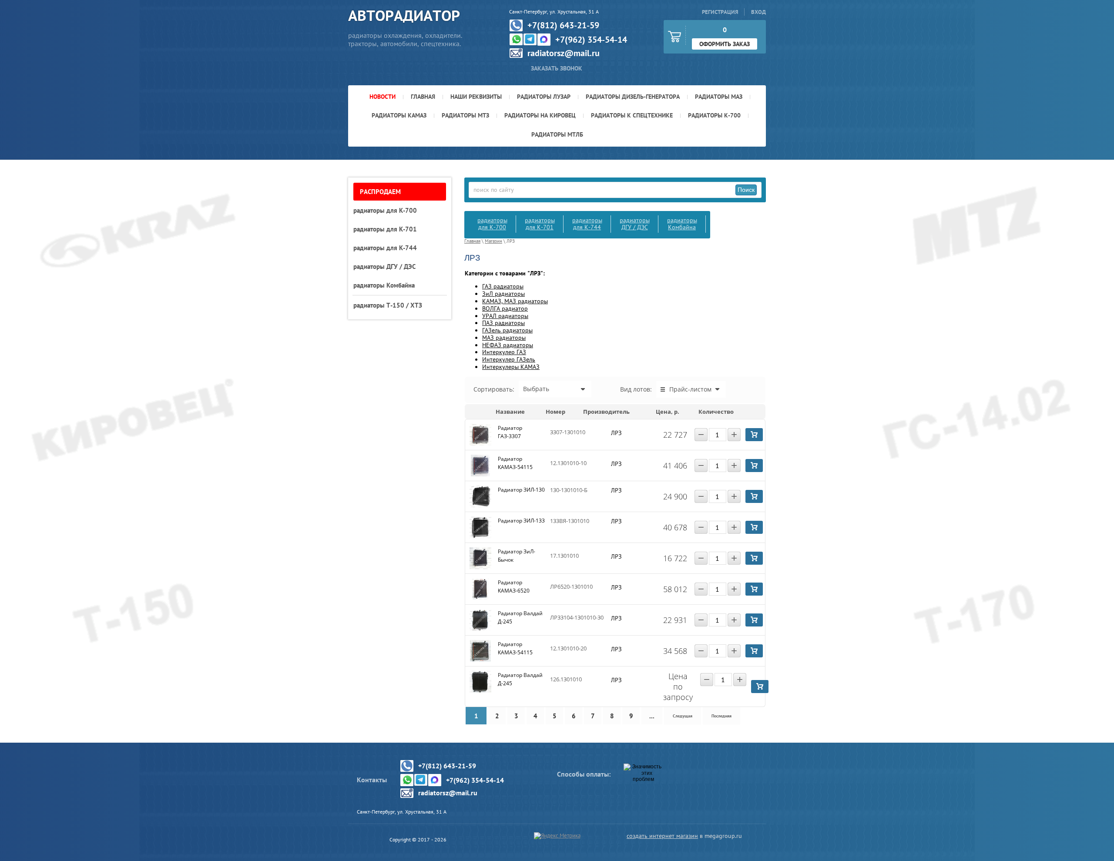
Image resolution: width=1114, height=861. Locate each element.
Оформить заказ (724, 44)
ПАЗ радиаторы (503, 323)
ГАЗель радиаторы (507, 330)
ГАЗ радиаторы (502, 286)
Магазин (493, 241)
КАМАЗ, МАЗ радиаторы (515, 301)
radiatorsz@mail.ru (563, 53)
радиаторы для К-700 (492, 223)
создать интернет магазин (662, 836)
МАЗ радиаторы (504, 338)
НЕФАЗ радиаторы (507, 345)
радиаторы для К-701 (540, 223)
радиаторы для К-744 (587, 223)
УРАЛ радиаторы (505, 316)
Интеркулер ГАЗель (508, 359)
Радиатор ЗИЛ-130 (521, 489)
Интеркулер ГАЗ (504, 352)
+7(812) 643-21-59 (563, 25)
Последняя (721, 716)
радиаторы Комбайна (682, 223)
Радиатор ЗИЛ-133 (521, 520)
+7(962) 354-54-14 (591, 39)
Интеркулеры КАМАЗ (511, 367)
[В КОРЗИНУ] (754, 434)
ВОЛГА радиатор (505, 308)
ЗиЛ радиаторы (503, 294)
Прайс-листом (690, 389)
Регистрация (720, 12)
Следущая (682, 716)
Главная (472, 241)
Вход (758, 12)
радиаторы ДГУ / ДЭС (635, 223)
